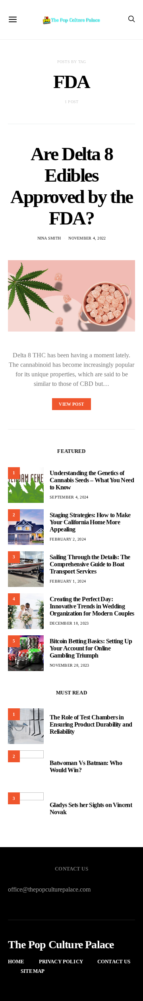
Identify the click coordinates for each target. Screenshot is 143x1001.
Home (16, 962)
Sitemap (32, 971)
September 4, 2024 (69, 497)
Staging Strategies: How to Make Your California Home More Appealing (90, 522)
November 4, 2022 (87, 238)
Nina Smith (49, 238)
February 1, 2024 (68, 581)
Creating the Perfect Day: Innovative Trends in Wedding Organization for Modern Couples (92, 606)
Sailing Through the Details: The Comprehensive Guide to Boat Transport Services (90, 564)
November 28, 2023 (69, 665)
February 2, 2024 (68, 539)
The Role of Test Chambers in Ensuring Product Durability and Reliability (91, 724)
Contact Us (114, 962)
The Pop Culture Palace (61, 944)
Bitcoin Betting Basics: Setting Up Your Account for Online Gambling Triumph (91, 648)
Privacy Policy (61, 962)
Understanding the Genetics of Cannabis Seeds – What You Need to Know (92, 480)
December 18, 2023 (69, 623)
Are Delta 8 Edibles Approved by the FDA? (71, 185)
